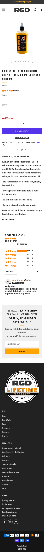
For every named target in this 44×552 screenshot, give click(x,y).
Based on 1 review (11, 241)
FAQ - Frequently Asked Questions (13, 452)
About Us (5, 436)
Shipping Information (9, 464)
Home (4, 416)
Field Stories (6, 456)
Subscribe (22, 351)
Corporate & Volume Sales (10, 472)
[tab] (15, 61)
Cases (4, 424)
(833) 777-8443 (7, 504)
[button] (7, 91)
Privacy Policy (6, 476)
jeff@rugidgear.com (8, 500)
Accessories (6, 428)
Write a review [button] (22, 244)
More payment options (22, 138)
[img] (17, 280)
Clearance (5, 432)
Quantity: (4, 105)
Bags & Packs (6, 420)
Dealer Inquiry (7, 468)
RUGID (4, 85)
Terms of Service (7, 480)
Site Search (6, 484)
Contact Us (5, 488)
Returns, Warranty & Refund (11, 448)
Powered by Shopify (22, 546)
